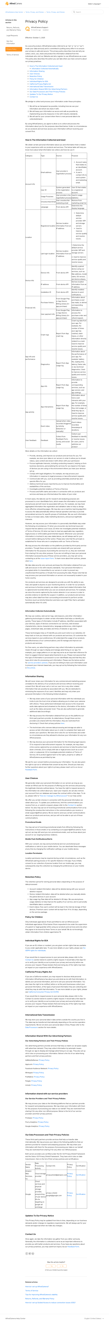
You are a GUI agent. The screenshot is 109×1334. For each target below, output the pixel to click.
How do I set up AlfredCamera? (37, 1287)
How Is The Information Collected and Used (46, 66)
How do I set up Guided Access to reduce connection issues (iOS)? (50, 1303)
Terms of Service (12, 55)
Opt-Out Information (10, 42)
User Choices (35, 74)
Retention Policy (36, 76)
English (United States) (93, 1318)
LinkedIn (33, 1253)
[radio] (50, 1266)
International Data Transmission (41, 87)
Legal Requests (12, 35)
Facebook (26, 1253)
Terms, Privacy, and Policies (35, 12)
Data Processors (31, 1027)
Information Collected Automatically (45, 69)
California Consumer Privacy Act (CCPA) (44, 992)
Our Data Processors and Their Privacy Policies (47, 92)
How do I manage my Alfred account (53, 796)
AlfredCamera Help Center (14, 12)
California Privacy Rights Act (40, 84)
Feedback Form (31, 770)
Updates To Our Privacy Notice (41, 94)
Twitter (29, 1253)
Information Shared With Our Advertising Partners (48, 89)
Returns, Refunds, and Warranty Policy (13, 28)
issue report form (47, 558)
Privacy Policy (11, 49)
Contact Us (34, 97)
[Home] (13, 5)
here (31, 561)
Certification (80, 1175)
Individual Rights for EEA (39, 81)
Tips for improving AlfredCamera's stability (41, 1295)
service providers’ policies (38, 663)
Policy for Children (37, 79)
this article (31, 668)
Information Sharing (37, 71)
